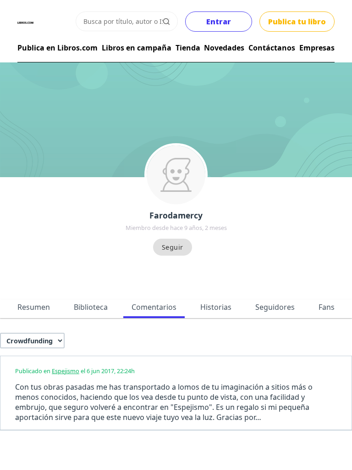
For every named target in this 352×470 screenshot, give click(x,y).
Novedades (224, 48)
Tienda (188, 48)
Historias (215, 307)
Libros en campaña (136, 48)
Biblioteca (91, 307)
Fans (327, 307)
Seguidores (275, 307)
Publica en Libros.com (57, 48)
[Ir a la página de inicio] (25, 23)
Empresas (317, 48)
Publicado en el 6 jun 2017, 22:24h (75, 371)
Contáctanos (271, 48)
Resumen (33, 307)
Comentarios (154, 307)
